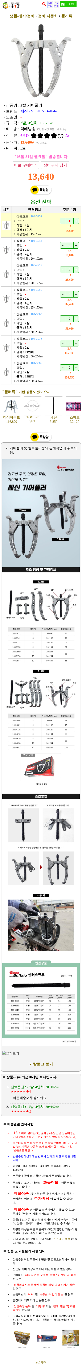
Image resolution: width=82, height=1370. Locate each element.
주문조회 (56, 4)
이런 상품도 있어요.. (25, 392)
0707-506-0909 (61, 1239)
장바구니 (50, 4)
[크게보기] (10, 1053)
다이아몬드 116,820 (11, 419)
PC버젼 (41, 1362)
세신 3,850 (53, 419)
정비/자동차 (48, 16)
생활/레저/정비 (22, 16)
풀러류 (67, 16)
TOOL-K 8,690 (32, 419)
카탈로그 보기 (41, 1064)
